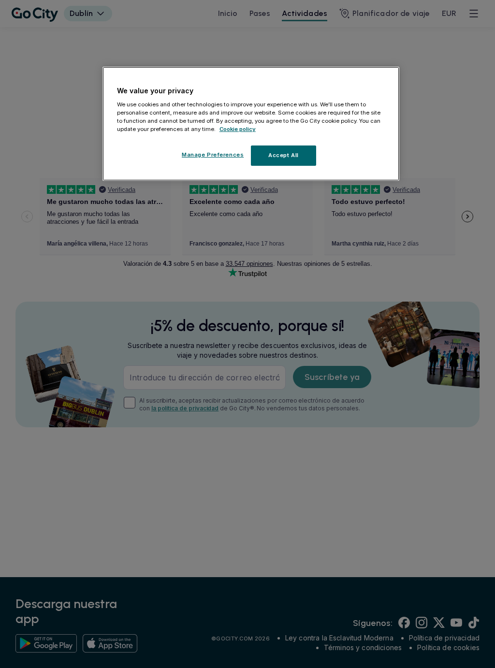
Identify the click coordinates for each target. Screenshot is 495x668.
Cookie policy (237, 129)
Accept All (283, 155)
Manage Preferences (213, 154)
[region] (250, 124)
